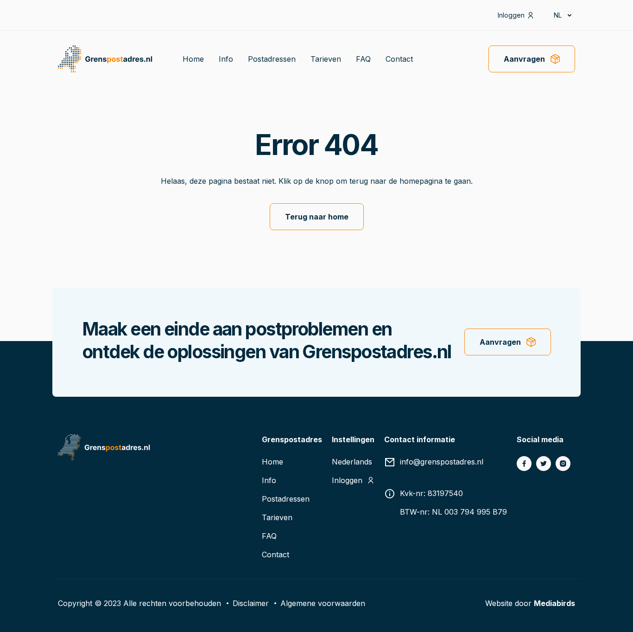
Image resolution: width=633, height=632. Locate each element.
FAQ (363, 59)
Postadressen (272, 59)
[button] (562, 15)
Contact (399, 59)
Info (226, 59)
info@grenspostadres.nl (441, 461)
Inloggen (511, 15)
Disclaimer (251, 603)
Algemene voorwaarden (322, 603)
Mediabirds (554, 603)
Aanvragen (524, 59)
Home (193, 59)
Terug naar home (316, 216)
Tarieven (325, 59)
